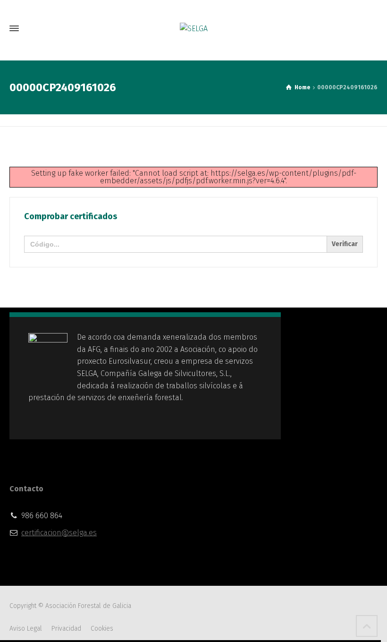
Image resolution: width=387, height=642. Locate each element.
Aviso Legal (25, 629)
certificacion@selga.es (59, 532)
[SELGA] (193, 28)
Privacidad (66, 629)
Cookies (102, 629)
